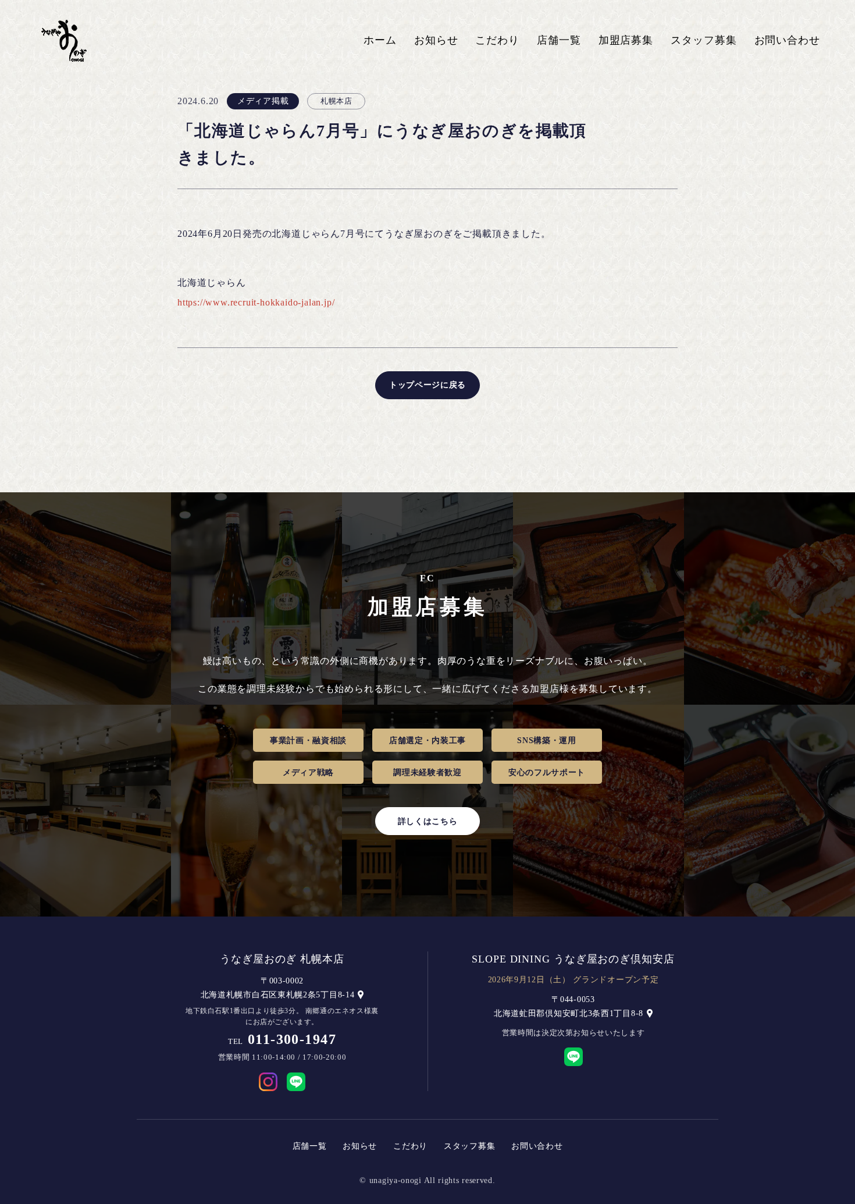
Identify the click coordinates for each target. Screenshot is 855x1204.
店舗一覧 (559, 40)
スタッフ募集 (703, 40)
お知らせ (436, 40)
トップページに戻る (427, 385)
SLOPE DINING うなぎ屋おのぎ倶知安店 (573, 959)
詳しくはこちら (428, 821)
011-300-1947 (292, 1040)
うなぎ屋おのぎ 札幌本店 (282, 959)
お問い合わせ (787, 40)
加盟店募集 (626, 40)
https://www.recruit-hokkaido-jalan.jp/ (255, 302)
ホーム (380, 40)
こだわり (497, 40)
